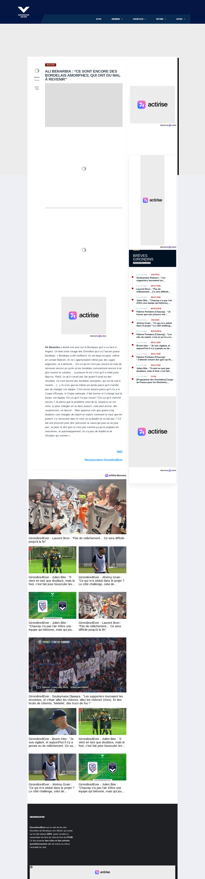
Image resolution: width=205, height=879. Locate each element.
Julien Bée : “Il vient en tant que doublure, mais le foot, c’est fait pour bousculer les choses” (153, 369)
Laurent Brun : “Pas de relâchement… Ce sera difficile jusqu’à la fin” (152, 290)
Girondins (116, 19)
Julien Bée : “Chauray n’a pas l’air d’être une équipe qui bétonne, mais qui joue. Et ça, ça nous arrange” (154, 301)
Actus (98, 19)
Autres (179, 19)
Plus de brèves (142, 263)
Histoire (159, 19)
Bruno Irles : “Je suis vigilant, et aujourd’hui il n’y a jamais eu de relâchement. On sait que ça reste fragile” (153, 347)
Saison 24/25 (138, 19)
